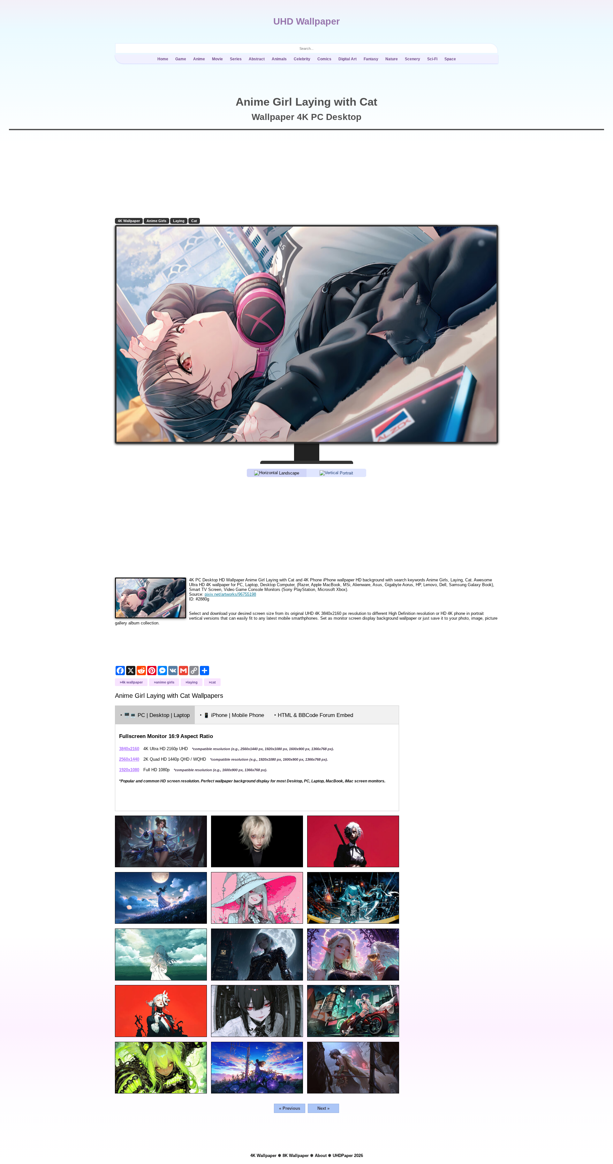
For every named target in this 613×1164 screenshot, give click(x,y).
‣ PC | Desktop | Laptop (155, 715)
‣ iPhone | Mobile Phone (232, 715)
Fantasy (371, 59)
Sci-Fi (432, 59)
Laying (179, 221)
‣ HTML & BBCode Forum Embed (313, 715)
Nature (391, 59)
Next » (323, 1108)
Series (236, 59)
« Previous (289, 1108)
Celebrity (302, 59)
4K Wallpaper (129, 221)
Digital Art (347, 59)
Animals (279, 59)
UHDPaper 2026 (348, 1155)
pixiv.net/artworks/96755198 (230, 594)
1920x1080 (129, 769)
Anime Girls (156, 221)
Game (180, 59)
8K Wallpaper (296, 1155)
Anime (199, 59)
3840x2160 (129, 748)
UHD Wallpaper (306, 21)
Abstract (257, 59)
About (321, 1155)
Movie (217, 59)
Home (162, 59)
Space (450, 59)
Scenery (412, 59)
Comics (324, 59)
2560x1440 (129, 759)
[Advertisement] (306, 526)
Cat (194, 221)
